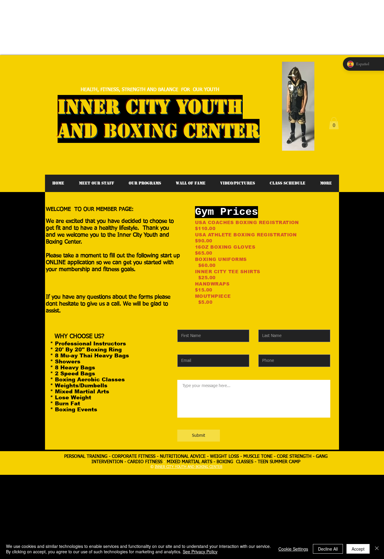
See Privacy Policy (200, 552)
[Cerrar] (376, 548)
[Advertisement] (109, 13)
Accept (358, 549)
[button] (334, 123)
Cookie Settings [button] (293, 549)
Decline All (328, 549)
